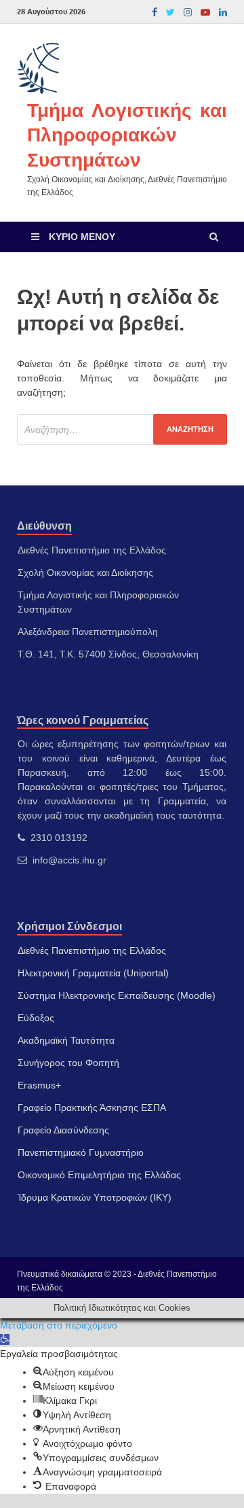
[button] (4, 1339)
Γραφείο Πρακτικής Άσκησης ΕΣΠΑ (92, 1107)
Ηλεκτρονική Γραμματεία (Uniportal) (93, 972)
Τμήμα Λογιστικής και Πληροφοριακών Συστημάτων (127, 135)
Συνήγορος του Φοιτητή (68, 1062)
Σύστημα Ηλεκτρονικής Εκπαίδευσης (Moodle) (117, 995)
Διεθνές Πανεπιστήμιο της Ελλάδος (92, 950)
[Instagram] (187, 12)
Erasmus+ (39, 1085)
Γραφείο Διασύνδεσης (63, 1130)
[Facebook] (154, 12)
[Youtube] (205, 12)
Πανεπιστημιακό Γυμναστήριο (81, 1152)
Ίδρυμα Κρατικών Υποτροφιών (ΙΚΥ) (94, 1197)
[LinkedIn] (223, 12)
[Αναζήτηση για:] (122, 429)
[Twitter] (170, 12)
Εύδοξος (36, 1017)
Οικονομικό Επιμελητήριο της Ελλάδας (99, 1174)
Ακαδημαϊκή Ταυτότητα (66, 1040)
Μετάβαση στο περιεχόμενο (58, 1325)
